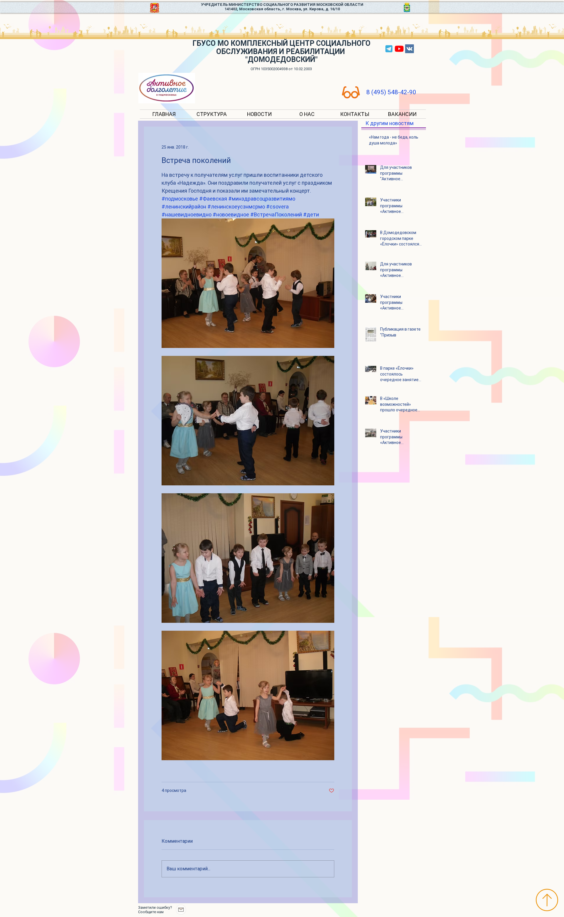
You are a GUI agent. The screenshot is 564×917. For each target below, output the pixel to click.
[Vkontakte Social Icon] (409, 48)
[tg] (389, 48)
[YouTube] (399, 48)
